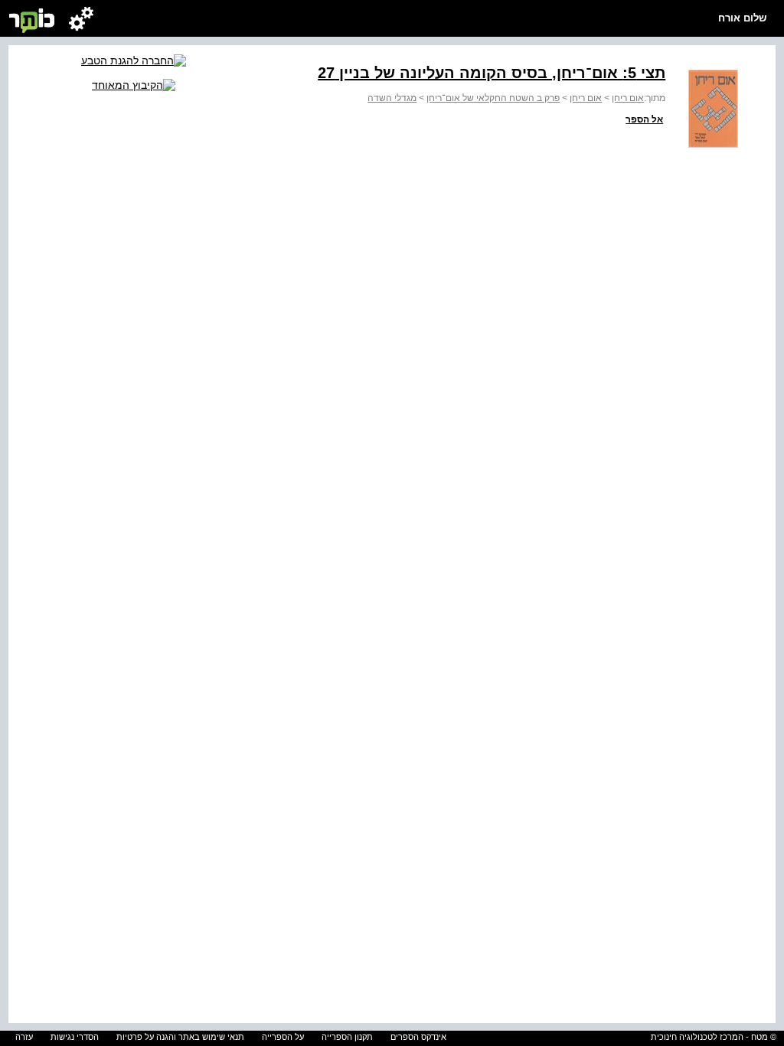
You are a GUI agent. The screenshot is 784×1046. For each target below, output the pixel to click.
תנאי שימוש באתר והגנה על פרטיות (180, 1036)
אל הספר (644, 119)
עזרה (24, 1036)
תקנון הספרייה (347, 1036)
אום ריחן (628, 98)
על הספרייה (283, 1036)
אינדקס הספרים (418, 1036)
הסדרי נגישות (75, 1036)
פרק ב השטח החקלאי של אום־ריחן (493, 98)
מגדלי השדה (392, 98)
